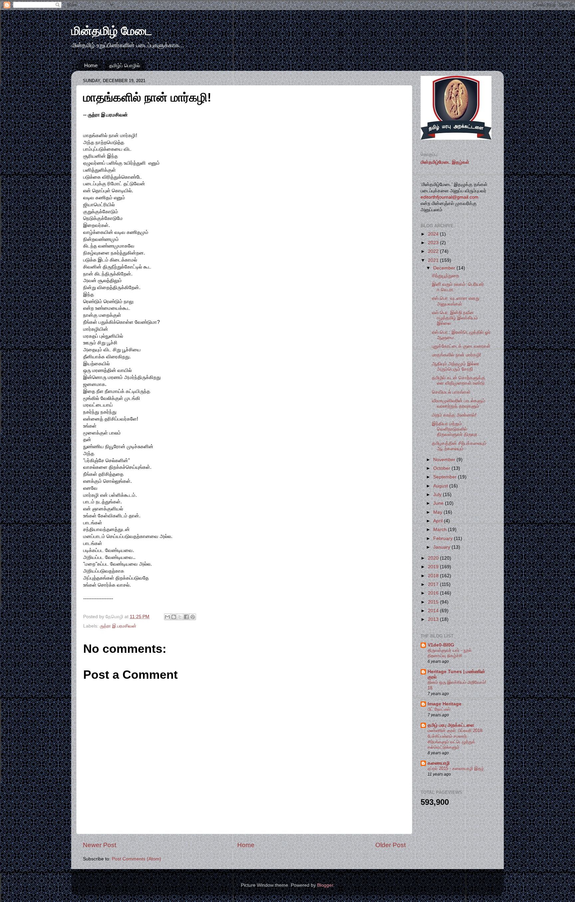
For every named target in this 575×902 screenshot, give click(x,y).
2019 (434, 566)
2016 (434, 593)
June (439, 503)
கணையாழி (439, 763)
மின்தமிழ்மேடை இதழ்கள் (445, 162)
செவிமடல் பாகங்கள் (451, 392)
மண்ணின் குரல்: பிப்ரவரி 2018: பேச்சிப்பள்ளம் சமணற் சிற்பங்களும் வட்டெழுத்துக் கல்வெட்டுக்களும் (455, 739)
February (443, 538)
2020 (434, 558)
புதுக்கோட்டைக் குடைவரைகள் (461, 346)
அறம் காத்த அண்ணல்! (454, 415)
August (441, 485)
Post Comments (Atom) (136, 858)
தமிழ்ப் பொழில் (124, 65)
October (442, 468)
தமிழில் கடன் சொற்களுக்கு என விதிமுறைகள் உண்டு (458, 380)
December (445, 268)
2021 (434, 260)
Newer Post (99, 844)
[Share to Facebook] (186, 617)
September (445, 476)
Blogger (325, 885)
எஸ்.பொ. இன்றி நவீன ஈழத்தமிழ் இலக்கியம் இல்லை (455, 318)
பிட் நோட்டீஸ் (439, 709)
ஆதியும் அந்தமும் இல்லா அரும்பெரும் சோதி (455, 366)
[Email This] (167, 617)
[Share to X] (180, 617)
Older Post (390, 844)
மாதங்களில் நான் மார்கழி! (456, 354)
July (438, 494)
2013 (434, 619)
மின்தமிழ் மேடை (111, 31)
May (438, 512)
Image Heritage (445, 703)
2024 (434, 234)
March (440, 529)
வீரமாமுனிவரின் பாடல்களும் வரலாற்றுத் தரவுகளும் (458, 403)
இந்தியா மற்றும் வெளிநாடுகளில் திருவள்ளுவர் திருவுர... (456, 429)
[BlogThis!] (173, 617)
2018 (434, 575)
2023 (434, 242)
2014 (434, 610)
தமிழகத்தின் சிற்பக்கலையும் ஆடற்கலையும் (459, 446)
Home (90, 65)
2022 (434, 251)
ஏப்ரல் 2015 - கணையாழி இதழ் (456, 768)
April (438, 520)
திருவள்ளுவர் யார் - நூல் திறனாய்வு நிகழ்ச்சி (450, 653)
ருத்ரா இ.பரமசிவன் (118, 626)
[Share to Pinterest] (192, 617)
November (445, 459)
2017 (434, 584)
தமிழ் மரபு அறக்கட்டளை (451, 725)
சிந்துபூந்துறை (445, 275)
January (442, 547)
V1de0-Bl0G (441, 644)
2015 (434, 602)
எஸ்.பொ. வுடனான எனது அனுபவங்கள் (455, 301)
